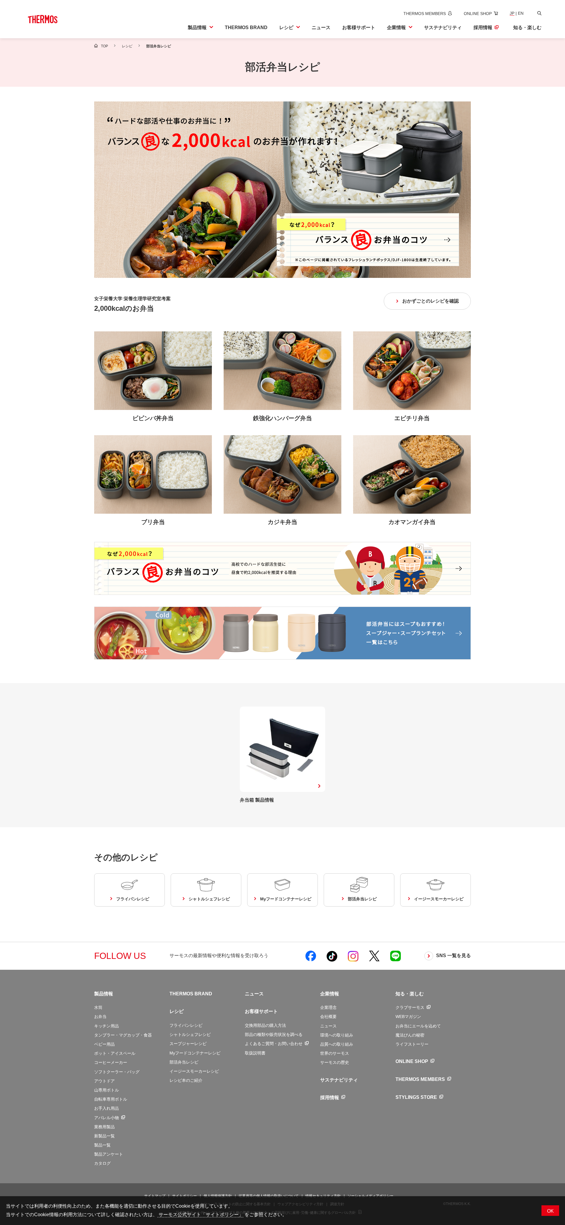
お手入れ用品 (106, 1108)
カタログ (102, 1163)
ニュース (254, 993)
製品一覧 (102, 1145)
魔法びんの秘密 (410, 1035)
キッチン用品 (106, 1026)
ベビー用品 (104, 1044)
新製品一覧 (104, 1136)
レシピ (177, 1011)
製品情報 (103, 993)
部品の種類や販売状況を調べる (274, 1034)
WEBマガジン (408, 1016)
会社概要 (328, 1016)
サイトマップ (154, 1196)
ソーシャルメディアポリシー (370, 1196)
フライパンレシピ (186, 1025)
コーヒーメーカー (110, 1062)
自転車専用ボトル (110, 1099)
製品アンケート (108, 1154)
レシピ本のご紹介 (186, 1080)
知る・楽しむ (410, 993)
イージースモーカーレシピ (194, 1071)
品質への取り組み (336, 1044)
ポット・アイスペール (114, 1053)
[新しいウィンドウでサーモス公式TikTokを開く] (332, 956)
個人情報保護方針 (218, 1196)
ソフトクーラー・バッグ (116, 1071)
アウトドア (104, 1081)
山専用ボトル (106, 1090)
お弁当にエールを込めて (418, 1026)
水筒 (98, 1007)
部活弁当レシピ (184, 1062)
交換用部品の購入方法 (265, 1025)
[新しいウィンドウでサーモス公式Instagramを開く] (353, 956)
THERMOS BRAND (191, 993)
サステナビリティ (339, 1079)
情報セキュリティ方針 (323, 1196)
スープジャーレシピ (188, 1043)
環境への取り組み (336, 1035)
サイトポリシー (184, 1196)
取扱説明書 (255, 1053)
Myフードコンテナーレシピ (195, 1053)
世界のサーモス (334, 1053)
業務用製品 (104, 1126)
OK (550, 1211)
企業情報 (329, 993)
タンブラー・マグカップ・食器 (123, 1035)
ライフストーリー (412, 1044)
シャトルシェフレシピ (190, 1034)
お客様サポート (261, 1011)
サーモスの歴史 (334, 1062)
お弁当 (100, 1016)
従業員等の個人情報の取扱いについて (269, 1196)
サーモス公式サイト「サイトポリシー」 (200, 1214)
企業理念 (328, 1007)
